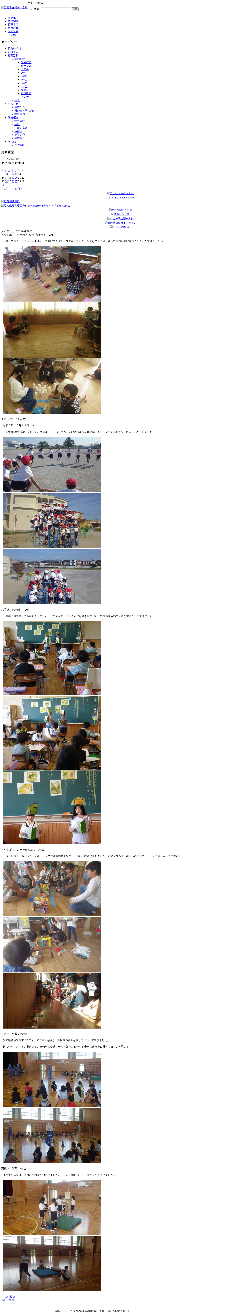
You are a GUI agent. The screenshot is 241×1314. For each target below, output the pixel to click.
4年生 (24, 79)
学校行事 (26, 62)
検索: (37, 9)
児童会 (25, 90)
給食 (17, 100)
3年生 (24, 76)
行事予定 (13, 24)
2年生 (24, 72)
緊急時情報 (14, 48)
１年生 (25, 69)
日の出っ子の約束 (24, 110)
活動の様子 (21, 59)
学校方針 (19, 121)
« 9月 (5, 188)
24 (6, 181)
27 (16, 181)
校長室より (27, 65)
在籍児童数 (21, 127)
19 (13, 177)
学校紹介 (13, 21)
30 (3, 184)
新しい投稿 (9, 1300)
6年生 (24, 86)
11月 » (18, 188)
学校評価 (19, 114)
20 (16, 177)
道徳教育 (26, 93)
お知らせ (13, 31)
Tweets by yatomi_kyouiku (120, 197)
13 (16, 174)
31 (6, 184)
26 (13, 181)
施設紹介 (19, 134)
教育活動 (13, 28)
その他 (12, 34)
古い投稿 (8, 1296)
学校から (19, 107)
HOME (12, 18)
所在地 (18, 131)
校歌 (17, 124)
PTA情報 (19, 145)
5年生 (24, 83)
